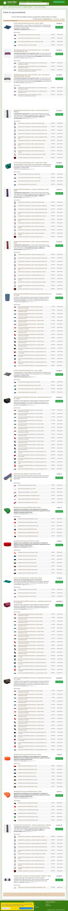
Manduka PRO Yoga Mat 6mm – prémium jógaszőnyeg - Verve (31, 147)
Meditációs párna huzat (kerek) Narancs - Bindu (28, 552)
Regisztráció (48, 905)
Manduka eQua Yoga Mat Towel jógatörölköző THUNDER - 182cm (32, 876)
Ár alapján (62, 19)
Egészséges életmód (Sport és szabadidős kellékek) (20, 6)
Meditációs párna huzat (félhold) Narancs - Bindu (28, 532)
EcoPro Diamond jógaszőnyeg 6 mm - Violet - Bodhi (29, 34)
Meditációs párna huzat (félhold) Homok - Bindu (28, 525)
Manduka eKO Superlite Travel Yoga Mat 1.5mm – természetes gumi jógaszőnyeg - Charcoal (32, 75)
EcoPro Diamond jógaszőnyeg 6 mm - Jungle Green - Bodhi (30, 41)
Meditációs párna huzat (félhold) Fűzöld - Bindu (27, 507)
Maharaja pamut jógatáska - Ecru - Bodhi (26, 488)
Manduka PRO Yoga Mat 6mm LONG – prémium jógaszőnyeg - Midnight (31, 110)
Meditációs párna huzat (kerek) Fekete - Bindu (27, 572)
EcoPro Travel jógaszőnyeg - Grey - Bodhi (27, 596)
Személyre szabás (6, 908)
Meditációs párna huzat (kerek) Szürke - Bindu (27, 569)
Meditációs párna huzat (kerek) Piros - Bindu (26, 541)
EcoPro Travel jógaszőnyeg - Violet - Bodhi (27, 592)
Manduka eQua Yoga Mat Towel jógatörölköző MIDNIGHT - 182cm (32, 887)
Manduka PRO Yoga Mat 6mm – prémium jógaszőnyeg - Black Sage (32, 130)
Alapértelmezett (47, 19)
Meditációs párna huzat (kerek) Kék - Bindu (27, 559)
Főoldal (4, 6)
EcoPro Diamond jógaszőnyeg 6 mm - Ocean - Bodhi (28, 23)
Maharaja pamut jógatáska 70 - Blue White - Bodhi (28, 495)
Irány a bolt (58, 27)
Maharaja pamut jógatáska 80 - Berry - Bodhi (27, 502)
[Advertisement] (34, 103)
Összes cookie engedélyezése (26, 908)
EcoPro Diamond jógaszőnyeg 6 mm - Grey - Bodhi (29, 38)
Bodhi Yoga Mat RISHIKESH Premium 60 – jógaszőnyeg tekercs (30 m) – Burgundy (32, 601)
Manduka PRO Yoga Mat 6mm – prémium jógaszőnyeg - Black (31, 123)
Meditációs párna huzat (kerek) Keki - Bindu (27, 562)
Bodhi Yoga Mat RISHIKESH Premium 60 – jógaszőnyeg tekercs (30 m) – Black (32, 397)
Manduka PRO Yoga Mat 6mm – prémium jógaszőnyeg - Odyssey (32, 140)
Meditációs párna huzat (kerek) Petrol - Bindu (27, 555)
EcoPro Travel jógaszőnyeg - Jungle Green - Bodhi (28, 578)
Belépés (47, 904)
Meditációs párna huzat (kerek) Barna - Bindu (27, 566)
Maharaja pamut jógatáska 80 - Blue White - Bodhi (28, 498)
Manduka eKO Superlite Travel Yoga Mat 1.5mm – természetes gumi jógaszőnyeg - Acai (32, 50)
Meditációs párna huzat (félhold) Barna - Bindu (28, 518)
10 (45, 894)
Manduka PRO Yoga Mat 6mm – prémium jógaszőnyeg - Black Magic (32, 126)
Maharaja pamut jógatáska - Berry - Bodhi (27, 485)
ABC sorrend (56, 19)
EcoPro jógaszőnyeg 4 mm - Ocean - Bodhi (27, 44)
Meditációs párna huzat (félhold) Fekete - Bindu (28, 535)
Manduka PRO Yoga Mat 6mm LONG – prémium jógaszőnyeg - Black (32, 133)
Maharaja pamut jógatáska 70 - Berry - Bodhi (27, 492)
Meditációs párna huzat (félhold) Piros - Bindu (27, 522)
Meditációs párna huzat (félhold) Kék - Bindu (27, 529)
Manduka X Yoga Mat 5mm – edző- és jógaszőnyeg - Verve (30, 157)
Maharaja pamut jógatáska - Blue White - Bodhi (27, 473)
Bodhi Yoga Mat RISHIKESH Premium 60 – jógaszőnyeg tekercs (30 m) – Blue (32, 294)
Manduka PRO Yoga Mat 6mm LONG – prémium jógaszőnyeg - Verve (31, 242)
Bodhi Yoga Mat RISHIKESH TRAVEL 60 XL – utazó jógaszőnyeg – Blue (32, 365)
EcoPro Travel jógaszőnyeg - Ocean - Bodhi (27, 589)
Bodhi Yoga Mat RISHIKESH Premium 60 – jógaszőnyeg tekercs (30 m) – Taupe (32, 678)
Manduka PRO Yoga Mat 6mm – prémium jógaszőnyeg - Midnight (32, 154)
